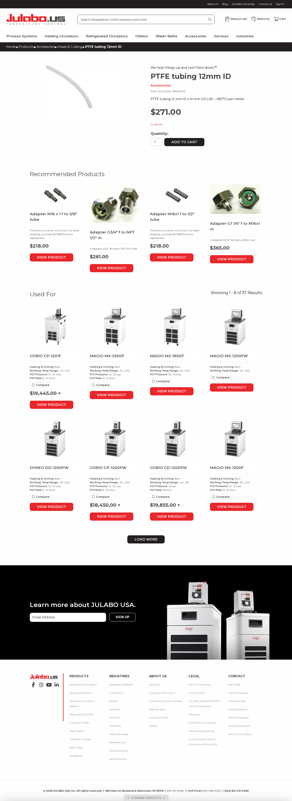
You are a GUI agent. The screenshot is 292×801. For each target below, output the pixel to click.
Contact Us (265, 4)
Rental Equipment (239, 725)
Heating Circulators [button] (61, 36)
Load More (146, 539)
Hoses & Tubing (69, 47)
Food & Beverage (118, 733)
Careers (153, 725)
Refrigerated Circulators (83, 684)
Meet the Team (157, 709)
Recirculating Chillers (82, 714)
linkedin (55, 683)
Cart (282, 19)
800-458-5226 (211, 790)
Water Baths (77, 730)
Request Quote (237, 701)
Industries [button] (245, 36)
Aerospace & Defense (121, 684)
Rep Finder (234, 684)
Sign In (280, 4)
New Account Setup (239, 733)
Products (26, 47)
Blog (225, 4)
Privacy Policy (197, 692)
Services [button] (221, 36)
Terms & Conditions (200, 684)
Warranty (194, 714)
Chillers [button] (141, 36)
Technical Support (238, 717)
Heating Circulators (81, 692)
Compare (42, 385)
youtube (47, 683)
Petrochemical (117, 742)
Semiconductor (118, 758)
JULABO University (243, 4)
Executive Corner (158, 717)
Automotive (116, 692)
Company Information (162, 692)
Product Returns (238, 709)
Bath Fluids (76, 747)
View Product (51, 257)
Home (11, 47)
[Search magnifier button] (209, 19)
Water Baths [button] (166, 36)
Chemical (114, 717)
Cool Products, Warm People (165, 701)
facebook (32, 683)
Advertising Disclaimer (202, 730)
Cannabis (114, 709)
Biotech (113, 701)
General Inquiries (238, 692)
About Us (212, 4)
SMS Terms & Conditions (202, 722)
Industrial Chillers (79, 722)
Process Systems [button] (21, 36)
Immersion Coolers (80, 739)
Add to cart (184, 142)
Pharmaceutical (118, 750)
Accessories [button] (195, 36)
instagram (40, 683)
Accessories (45, 47)
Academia (115, 725)
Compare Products (146, 797)
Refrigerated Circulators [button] (107, 36)
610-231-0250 (175, 790)
